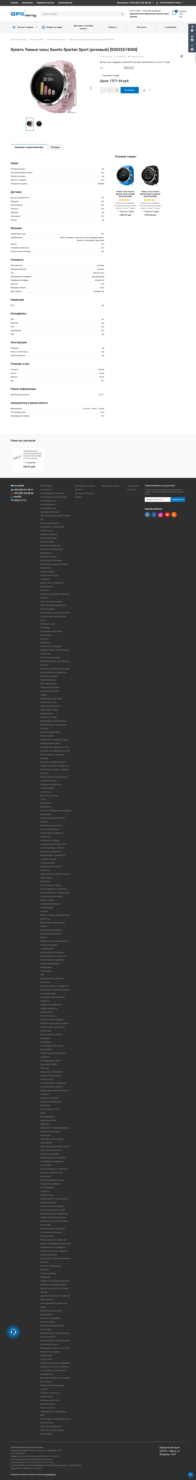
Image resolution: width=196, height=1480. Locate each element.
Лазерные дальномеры (51, 896)
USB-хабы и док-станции (51, 1139)
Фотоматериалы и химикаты (54, 1169)
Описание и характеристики (29, 147)
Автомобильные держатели (53, 672)
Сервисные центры (45, 3)
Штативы (44, 590)
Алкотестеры (46, 530)
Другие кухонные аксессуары (54, 1288)
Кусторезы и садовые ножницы (55, 1258)
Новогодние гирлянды (51, 560)
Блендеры (45, 1038)
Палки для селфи (48, 717)
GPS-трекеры (46, 486)
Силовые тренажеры (50, 1318)
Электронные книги (49, 1109)
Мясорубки (45, 803)
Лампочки (45, 881)
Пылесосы (45, 792)
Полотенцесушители (50, 657)
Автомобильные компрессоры (55, 892)
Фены (43, 1113)
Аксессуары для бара (50, 885)
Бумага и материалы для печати (55, 1243)
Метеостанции (47, 609)
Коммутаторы (47, 1422)
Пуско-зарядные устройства (53, 889)
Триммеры (45, 1277)
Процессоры (46, 1359)
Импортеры (27, 3)
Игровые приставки (49, 687)
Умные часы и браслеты (51, 583)
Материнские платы (49, 1400)
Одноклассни (174, 514)
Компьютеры (46, 586)
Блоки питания (47, 1408)
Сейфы (43, 695)
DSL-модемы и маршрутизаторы (55, 1419)
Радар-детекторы (48, 680)
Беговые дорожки (48, 676)
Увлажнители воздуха (50, 646)
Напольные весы (48, 556)
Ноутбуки (44, 1191)
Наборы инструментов (51, 1004)
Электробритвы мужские (52, 960)
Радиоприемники (48, 1255)
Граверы (44, 1292)
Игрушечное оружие (49, 1352)
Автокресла (46, 489)
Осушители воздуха (49, 691)
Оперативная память (50, 1131)
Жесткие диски (47, 1322)
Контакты (141, 27)
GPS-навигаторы (48, 683)
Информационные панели (52, 1157)
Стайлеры (45, 579)
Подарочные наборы (50, 1184)
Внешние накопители (50, 933)
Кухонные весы (47, 1016)
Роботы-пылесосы (49, 575)
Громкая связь (47, 542)
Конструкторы (47, 1236)
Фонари (44, 911)
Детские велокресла (50, 545)
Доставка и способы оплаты (83, 27)
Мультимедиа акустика (51, 1310)
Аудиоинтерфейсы (49, 534)
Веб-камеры (46, 807)
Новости (113, 27)
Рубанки (44, 1262)
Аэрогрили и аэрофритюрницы (55, 1128)
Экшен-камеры (47, 571)
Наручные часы (47, 624)
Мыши (43, 937)
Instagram (160, 514)
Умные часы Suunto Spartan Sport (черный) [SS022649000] (150, 193)
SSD (42, 975)
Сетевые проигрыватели (52, 1180)
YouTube (167, 514)
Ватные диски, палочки (51, 1034)
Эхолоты (44, 598)
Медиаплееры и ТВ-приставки (54, 650)
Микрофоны (46, 553)
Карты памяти (47, 736)
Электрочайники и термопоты (54, 986)
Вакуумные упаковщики (51, 1072)
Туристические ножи (50, 706)
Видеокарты (46, 1355)
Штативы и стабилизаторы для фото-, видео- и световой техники (55, 754)
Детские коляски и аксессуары (55, 668)
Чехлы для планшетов (51, 1150)
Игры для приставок (50, 732)
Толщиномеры (47, 788)
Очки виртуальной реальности (54, 1146)
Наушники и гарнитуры (51, 698)
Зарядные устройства (50, 784)
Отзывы (14, 3)
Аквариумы (45, 1042)
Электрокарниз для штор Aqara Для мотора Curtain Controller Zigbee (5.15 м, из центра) (32, 454)
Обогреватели (46, 1299)
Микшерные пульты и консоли (55, 1348)
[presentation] (16, 88)
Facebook (154, 514)
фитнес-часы (128, 68)
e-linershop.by (50, 1474)
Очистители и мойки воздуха (54, 739)
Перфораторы (47, 1195)
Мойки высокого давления (53, 1240)
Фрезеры (44, 1269)
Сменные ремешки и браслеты (55, 594)
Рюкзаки (44, 1068)
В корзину (130, 90)
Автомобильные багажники (53, 497)
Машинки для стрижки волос (54, 941)
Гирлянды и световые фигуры (54, 1366)
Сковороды (45, 971)
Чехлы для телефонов (50, 1426)
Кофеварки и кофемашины (53, 721)
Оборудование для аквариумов (55, 1363)
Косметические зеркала (51, 1019)
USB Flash (44, 1124)
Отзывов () (121, 56)
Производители (65, 3)
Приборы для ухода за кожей (54, 1023)
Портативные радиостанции (53, 564)
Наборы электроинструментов (54, 1281)
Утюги (43, 799)
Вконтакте (147, 514)
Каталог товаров (25, 27)
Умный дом (45, 568)
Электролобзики (48, 1273)
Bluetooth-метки (47, 1404)
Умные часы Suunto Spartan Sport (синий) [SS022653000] (125, 193)
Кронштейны (46, 1314)
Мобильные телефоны (51, 930)
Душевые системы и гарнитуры (55, 1296)
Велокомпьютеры (48, 538)
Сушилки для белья (49, 1098)
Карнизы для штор (49, 795)
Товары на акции (54, 27)
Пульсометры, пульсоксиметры (55, 612)
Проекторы (45, 654)
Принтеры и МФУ (48, 1064)
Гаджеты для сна (48, 702)
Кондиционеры (47, 863)
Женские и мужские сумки (53, 1284)
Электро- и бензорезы (50, 1266)
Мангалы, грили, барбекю (52, 1206)
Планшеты (45, 642)
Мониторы (45, 1135)
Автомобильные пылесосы (53, 956)
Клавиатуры (46, 1143)
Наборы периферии (49, 1154)
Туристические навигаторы (53, 605)
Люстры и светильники (51, 549)
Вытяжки (44, 639)
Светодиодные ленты (50, 1060)
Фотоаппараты (47, 1187)
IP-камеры (45, 627)
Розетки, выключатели (51, 601)
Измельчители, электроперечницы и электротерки (50, 904)
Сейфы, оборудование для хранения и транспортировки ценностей (54, 1221)
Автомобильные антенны (52, 493)
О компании (170, 27)
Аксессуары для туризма (52, 952)
